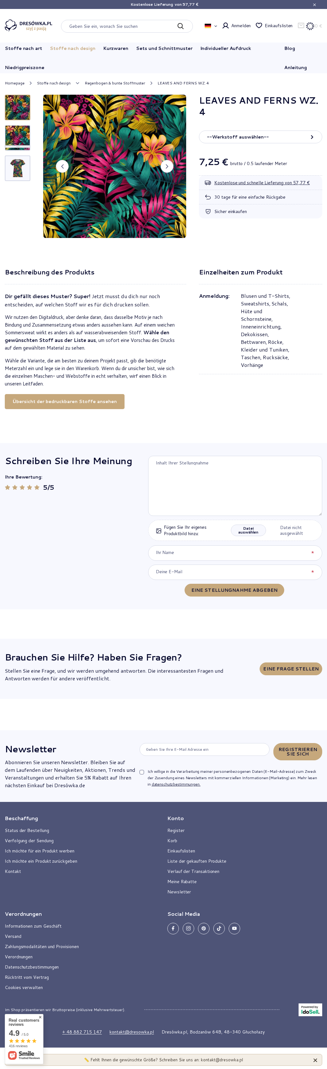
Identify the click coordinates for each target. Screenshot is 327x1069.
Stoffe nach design (72, 48)
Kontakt (13, 871)
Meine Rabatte (182, 881)
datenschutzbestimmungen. (176, 784)
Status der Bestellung (27, 830)
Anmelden (241, 25)
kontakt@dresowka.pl (132, 1032)
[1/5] (7, 487)
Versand (13, 936)
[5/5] (37, 487)
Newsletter (30, 749)
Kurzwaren (115, 48)
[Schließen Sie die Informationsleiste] (314, 4)
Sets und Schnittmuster (164, 48)
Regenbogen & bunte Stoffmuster (115, 83)
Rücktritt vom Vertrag (27, 977)
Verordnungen (19, 957)
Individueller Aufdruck (225, 48)
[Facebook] (173, 928)
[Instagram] (188, 928)
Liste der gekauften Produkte (196, 861)
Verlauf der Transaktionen (193, 871)
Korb (172, 840)
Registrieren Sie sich (297, 751)
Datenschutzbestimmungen (32, 967)
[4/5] (29, 487)
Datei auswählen (248, 530)
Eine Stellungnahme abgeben (234, 590)
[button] (62, 166)
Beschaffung (21, 818)
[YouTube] (234, 928)
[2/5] (15, 487)
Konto (175, 818)
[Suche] (180, 26)
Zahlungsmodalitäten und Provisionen (42, 946)
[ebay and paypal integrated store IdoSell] (310, 1009)
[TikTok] (219, 928)
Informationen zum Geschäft (33, 926)
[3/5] (22, 487)
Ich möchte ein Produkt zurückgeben (41, 861)
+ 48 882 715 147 (82, 1032)
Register (175, 830)
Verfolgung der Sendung (29, 840)
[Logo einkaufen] (28, 26)
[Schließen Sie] (315, 1060)
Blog (289, 48)
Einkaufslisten (279, 25)
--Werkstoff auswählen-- (238, 137)
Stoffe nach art (23, 48)
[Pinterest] (203, 928)
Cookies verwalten (24, 987)
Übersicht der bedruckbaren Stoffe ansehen (64, 401)
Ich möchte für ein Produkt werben (39, 851)
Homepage (15, 83)
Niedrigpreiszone (24, 67)
